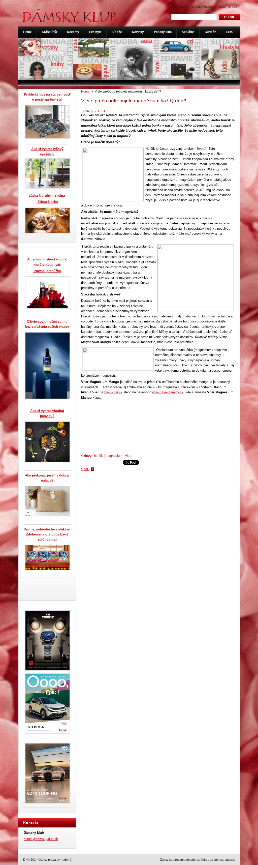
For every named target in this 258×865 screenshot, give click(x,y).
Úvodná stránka (178, 6)
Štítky (86, 456)
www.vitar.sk (113, 392)
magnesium (114, 456)
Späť (85, 469)
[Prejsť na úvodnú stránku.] (70, 19)
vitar (128, 456)
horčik (98, 456)
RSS (222, 6)
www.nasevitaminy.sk (167, 392)
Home (85, 91)
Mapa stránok (203, 6)
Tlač (234, 6)
